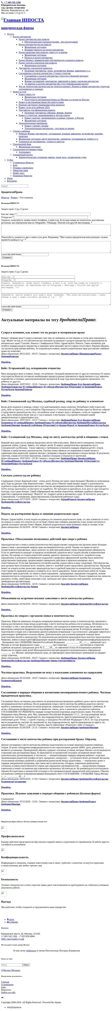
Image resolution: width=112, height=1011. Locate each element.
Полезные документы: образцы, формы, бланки (48, 112)
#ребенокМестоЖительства (91, 422)
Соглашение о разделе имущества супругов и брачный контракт (56, 76)
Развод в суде (19, 91)
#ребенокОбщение (10, 425)
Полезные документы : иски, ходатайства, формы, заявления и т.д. (57, 71)
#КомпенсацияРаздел (90, 353)
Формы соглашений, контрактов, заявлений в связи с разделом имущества (61, 81)
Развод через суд (27, 94)
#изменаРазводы (10, 356)
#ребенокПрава (69, 384)
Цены (10, 178)
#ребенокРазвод (43, 422)
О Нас (10, 160)
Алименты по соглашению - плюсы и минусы (41, 141)
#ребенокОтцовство (11, 387)
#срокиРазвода (69, 499)
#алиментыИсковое (11, 680)
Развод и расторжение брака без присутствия (41, 102)
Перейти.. (6, 362)
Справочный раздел (23, 154)
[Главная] (11, 20)
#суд (80, 384)
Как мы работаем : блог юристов (22, 914)
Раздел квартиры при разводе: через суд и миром (43, 52)
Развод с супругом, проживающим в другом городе (44, 115)
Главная (5, 982)
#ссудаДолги (7, 389)
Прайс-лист (18, 173)
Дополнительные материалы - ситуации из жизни (49, 128)
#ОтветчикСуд (76, 387)
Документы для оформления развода (37, 110)
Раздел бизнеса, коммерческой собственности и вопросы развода (51, 60)
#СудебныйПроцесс (33, 387)
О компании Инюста (23, 162)
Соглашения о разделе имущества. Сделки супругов (45, 73)
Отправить (7, 257)
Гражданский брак (22, 144)
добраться (31, 950)
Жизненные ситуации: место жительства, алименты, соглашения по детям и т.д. (58, 139)
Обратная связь (20, 170)
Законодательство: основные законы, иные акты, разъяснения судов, (53, 157)
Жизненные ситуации (35, 47)
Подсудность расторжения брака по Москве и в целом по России (56, 99)
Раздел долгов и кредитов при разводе (38, 63)
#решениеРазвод (93, 387)
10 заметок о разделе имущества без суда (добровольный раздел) (56, 84)
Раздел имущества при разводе (34, 39)
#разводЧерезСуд (68, 425)
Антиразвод (25, 152)
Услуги (10, 34)
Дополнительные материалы (33, 123)
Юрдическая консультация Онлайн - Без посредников (51, 42)
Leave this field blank (11, 254)
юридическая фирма (17, 28)
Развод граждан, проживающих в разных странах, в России (54, 118)
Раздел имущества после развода (35, 44)
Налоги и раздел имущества (38, 57)
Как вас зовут (8, 214)
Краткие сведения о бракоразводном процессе (42, 105)
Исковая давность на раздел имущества (44, 50)
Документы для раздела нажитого (35, 68)
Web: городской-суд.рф (12, 939)
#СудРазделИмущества (56, 387)
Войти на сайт (8, 992)
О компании (7, 984)
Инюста (5, 197)
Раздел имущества (22, 36)
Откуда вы (7, 217)
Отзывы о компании (23, 168)
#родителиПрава (70, 353)
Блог (15, 165)
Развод (14, 197)
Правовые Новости (22, 175)
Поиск (26, 965)
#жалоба (65, 584)
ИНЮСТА (33, 20)
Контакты (12, 181)
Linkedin (13, 922)
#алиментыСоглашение (13, 781)
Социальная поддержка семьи (28, 149)
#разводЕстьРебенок (31, 425)
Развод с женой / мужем (36, 126)
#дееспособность (66, 660)
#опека (34, 586)
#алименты (7, 422)
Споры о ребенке (21, 131)
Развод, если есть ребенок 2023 (34, 107)
